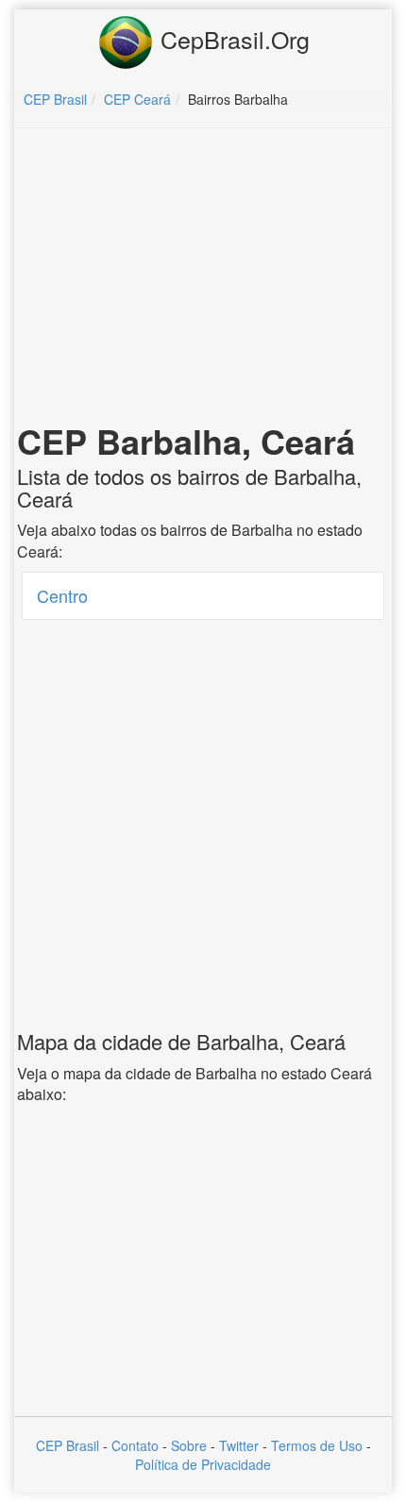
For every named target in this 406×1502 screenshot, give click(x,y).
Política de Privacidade (203, 1464)
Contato (135, 1445)
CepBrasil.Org (232, 39)
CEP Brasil (67, 1445)
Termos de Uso (317, 1445)
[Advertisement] (203, 279)
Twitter (239, 1445)
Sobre (189, 1445)
